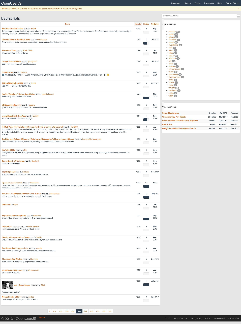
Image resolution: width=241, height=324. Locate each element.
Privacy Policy (77, 9)
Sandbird (35, 161)
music (171, 85)
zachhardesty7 (54, 193)
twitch (171, 95)
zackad (31, 297)
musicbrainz (173, 45)
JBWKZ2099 (27, 50)
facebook (172, 58)
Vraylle (39, 237)
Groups (197, 3)
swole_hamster (33, 226)
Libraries (187, 3)
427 (73, 311)
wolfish (33, 28)
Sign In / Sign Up (232, 3)
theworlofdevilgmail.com (91, 139)
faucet (171, 71)
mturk (171, 63)
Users (219, 3)
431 (97, 311)
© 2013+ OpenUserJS (18, 318)
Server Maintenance (170, 113)
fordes (33, 83)
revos (15, 204)
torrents (172, 87)
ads (170, 61)
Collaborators (233, 318)
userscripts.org (174, 69)
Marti (43, 285)
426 (67, 311)
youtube (172, 31)
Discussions (209, 3)
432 (103, 311)
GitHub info (167, 124)
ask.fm (171, 37)
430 (91, 311)
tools (170, 47)
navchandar (42, 39)
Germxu (24, 72)
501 (110, 311)
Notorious (34, 259)
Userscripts (175, 3)
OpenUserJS (11, 3)
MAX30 (36, 116)
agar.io (171, 55)
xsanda (39, 248)
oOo (25, 150)
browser (172, 66)
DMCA (207, 318)
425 (60, 311)
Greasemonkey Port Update (174, 117)
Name (67, 24)
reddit (171, 79)
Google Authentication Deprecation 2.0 (179, 128)
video (171, 53)
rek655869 (34, 182)
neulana (25, 171)
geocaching (173, 74)
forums (171, 82)
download (172, 39)
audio (171, 93)
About (167, 318)
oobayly (32, 105)
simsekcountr (33, 270)
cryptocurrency (174, 77)
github (171, 34)
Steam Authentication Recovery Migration (180, 120)
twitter (171, 50)
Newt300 (74, 127)
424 (54, 311)
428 (79, 311)
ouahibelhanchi (48, 94)
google (171, 42)
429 (85, 311)
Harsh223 (37, 215)
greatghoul (32, 61)
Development (219, 318)
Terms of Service (62, 9)
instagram (172, 90)
